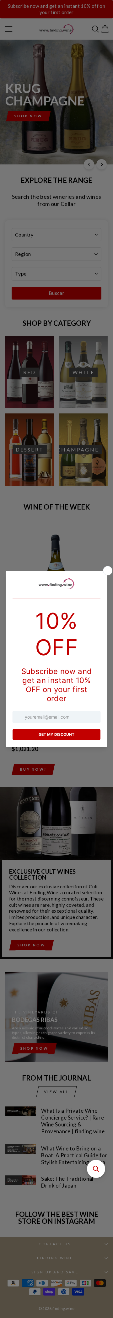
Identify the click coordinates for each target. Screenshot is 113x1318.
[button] (96, 1169)
